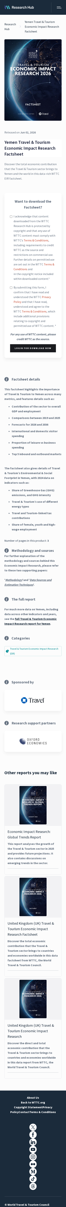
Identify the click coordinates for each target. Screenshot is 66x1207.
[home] (19, 7)
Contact (24, 1112)
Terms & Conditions (36, 240)
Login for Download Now (33, 348)
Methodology (13, 580)
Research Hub (10, 26)
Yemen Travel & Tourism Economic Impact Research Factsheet (42, 26)
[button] (56, 7)
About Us (33, 1097)
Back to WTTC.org (33, 1102)
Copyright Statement (28, 1107)
